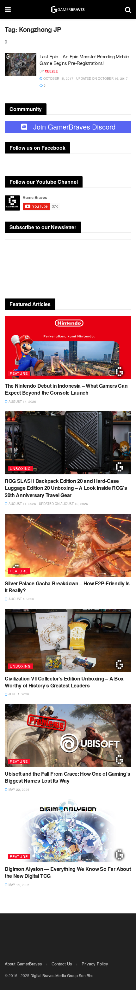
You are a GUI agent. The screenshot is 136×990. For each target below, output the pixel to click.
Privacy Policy (95, 964)
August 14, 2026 (22, 401)
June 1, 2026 (18, 694)
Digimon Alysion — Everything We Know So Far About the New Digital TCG (68, 872)
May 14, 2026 (18, 885)
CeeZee (51, 71)
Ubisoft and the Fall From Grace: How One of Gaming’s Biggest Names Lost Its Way (67, 777)
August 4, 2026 (21, 599)
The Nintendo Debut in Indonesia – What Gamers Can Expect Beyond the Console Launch (66, 389)
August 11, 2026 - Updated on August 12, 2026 (48, 503)
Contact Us (62, 964)
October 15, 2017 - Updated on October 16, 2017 (85, 78)
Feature (19, 373)
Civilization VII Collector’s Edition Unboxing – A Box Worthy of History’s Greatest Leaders (64, 682)
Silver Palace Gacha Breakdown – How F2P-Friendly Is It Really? (67, 587)
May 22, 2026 (18, 789)
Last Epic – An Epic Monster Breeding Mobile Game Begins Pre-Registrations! (84, 59)
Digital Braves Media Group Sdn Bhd (62, 975)
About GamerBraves (23, 964)
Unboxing (20, 468)
